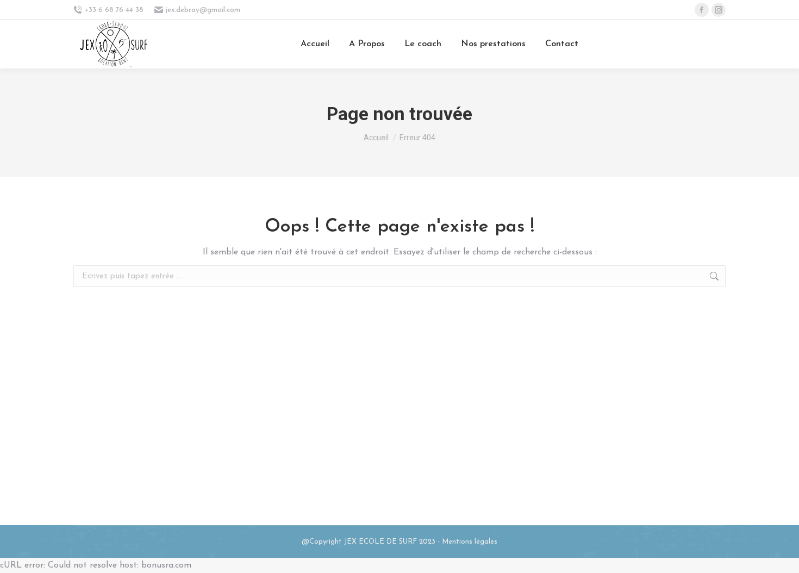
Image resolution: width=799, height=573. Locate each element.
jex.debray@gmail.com (203, 10)
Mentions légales (469, 541)
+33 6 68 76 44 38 (114, 10)
